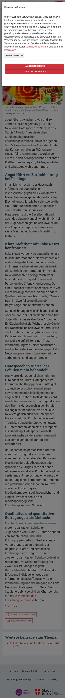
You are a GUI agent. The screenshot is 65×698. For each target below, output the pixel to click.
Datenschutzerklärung (37, 46)
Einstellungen (12, 55)
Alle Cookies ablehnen (35, 66)
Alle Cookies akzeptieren (35, 72)
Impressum (10, 50)
